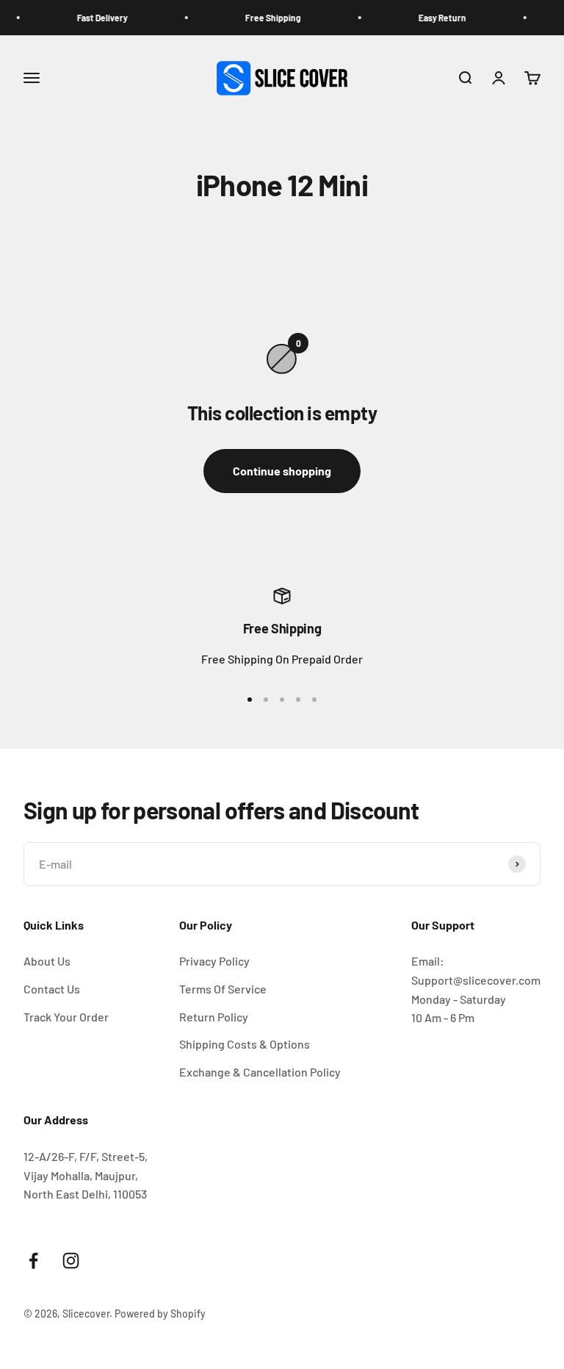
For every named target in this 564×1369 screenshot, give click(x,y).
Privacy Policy (214, 961)
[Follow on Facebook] (33, 1261)
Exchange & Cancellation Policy (260, 1072)
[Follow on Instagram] (71, 1261)
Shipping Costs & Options (244, 1044)
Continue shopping (282, 471)
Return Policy (213, 1017)
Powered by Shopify (160, 1313)
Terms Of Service (223, 989)
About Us (47, 961)
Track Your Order (66, 1017)
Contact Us (52, 989)
